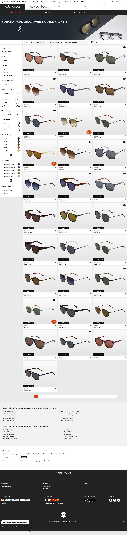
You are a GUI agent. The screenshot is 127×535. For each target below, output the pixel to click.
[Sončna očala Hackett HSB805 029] (75, 152)
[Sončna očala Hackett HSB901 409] (110, 247)
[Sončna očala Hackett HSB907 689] (40, 120)
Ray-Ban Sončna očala (9, 411)
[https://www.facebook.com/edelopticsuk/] (110, 500)
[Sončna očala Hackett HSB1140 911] (110, 57)
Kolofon (32, 526)
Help (85, 483)
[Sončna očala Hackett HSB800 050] (40, 247)
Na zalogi (6, 72)
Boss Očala (67, 434)
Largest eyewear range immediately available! (18, 1)
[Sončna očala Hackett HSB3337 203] (110, 342)
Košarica (105, 8)
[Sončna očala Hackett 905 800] (40, 310)
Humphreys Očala (8, 434)
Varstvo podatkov (23, 526)
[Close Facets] (11, 42)
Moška (6, 60)
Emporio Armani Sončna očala (70, 411)
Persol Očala (68, 429)
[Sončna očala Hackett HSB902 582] (110, 89)
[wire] (26, 500)
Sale (5, 69)
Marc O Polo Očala (8, 436)
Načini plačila (47, 486)
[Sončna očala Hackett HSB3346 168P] (40, 215)
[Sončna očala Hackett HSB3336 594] (75, 57)
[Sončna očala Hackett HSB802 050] (75, 215)
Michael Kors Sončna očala (69, 413)
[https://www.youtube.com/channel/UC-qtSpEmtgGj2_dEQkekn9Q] (118, 500)
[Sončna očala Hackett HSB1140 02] (110, 152)
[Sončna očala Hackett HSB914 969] (110, 215)
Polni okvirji (7, 114)
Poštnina (45, 488)
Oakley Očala (7, 432)
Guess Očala (68, 432)
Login (86, 8)
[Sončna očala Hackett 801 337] (40, 152)
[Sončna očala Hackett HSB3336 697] (75, 89)
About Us (4, 483)
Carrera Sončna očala (9, 418)
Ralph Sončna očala (67, 418)
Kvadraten (7, 93)
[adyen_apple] (21, 500)
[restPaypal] (16, 500)
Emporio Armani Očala (10, 438)
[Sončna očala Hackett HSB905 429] (40, 89)
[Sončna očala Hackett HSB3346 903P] (75, 310)
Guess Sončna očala (67, 416)
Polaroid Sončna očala (9, 420)
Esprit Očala (67, 438)
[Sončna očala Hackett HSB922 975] (40, 184)
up (124, 521)
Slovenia (116, 1)
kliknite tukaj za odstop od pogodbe (15, 522)
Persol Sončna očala (9, 416)
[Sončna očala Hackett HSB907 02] (110, 278)
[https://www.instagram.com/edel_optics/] (114, 500)
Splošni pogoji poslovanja (9, 526)
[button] (12, 7)
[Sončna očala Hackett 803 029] (75, 120)
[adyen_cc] (2, 500)
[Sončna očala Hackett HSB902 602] (40, 373)
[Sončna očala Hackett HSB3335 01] (40, 57)
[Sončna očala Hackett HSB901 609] (110, 310)
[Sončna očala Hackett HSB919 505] (75, 278)
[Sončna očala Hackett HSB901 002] (75, 342)
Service (45, 483)
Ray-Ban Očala (7, 429)
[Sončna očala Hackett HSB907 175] (40, 278)
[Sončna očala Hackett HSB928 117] (75, 184)
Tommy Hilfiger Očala (70, 436)
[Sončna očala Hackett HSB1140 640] (75, 247)
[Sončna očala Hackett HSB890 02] (40, 342)
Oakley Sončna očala (9, 413)
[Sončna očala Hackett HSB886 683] (110, 184)
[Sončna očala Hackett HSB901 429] (110, 120)
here (49, 461)
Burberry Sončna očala (68, 420)
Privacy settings (6, 486)
